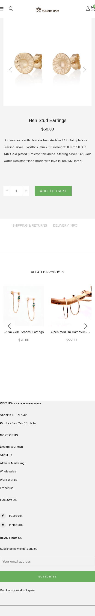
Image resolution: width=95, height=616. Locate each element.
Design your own (11, 446)
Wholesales (8, 471)
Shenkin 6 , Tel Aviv (13, 415)
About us (6, 455)
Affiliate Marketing (12, 463)
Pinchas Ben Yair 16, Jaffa (18, 423)
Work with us (8, 479)
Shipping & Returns (29, 225)
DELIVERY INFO (65, 225)
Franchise (7, 488)
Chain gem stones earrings (24, 332)
